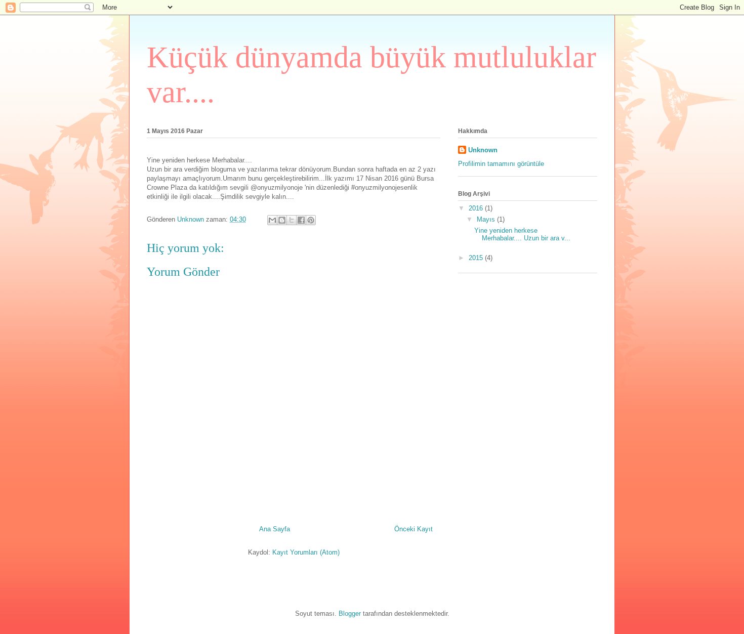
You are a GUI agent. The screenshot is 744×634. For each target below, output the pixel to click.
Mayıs (487, 219)
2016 (477, 208)
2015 (477, 258)
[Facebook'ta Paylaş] (301, 220)
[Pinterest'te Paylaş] (311, 220)
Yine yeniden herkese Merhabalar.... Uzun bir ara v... (522, 234)
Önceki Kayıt (413, 529)
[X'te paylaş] (291, 220)
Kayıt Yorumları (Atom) (306, 552)
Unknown (483, 150)
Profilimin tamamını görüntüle (501, 163)
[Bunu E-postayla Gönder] (272, 220)
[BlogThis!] (282, 220)
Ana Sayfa (274, 529)
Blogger (350, 613)
